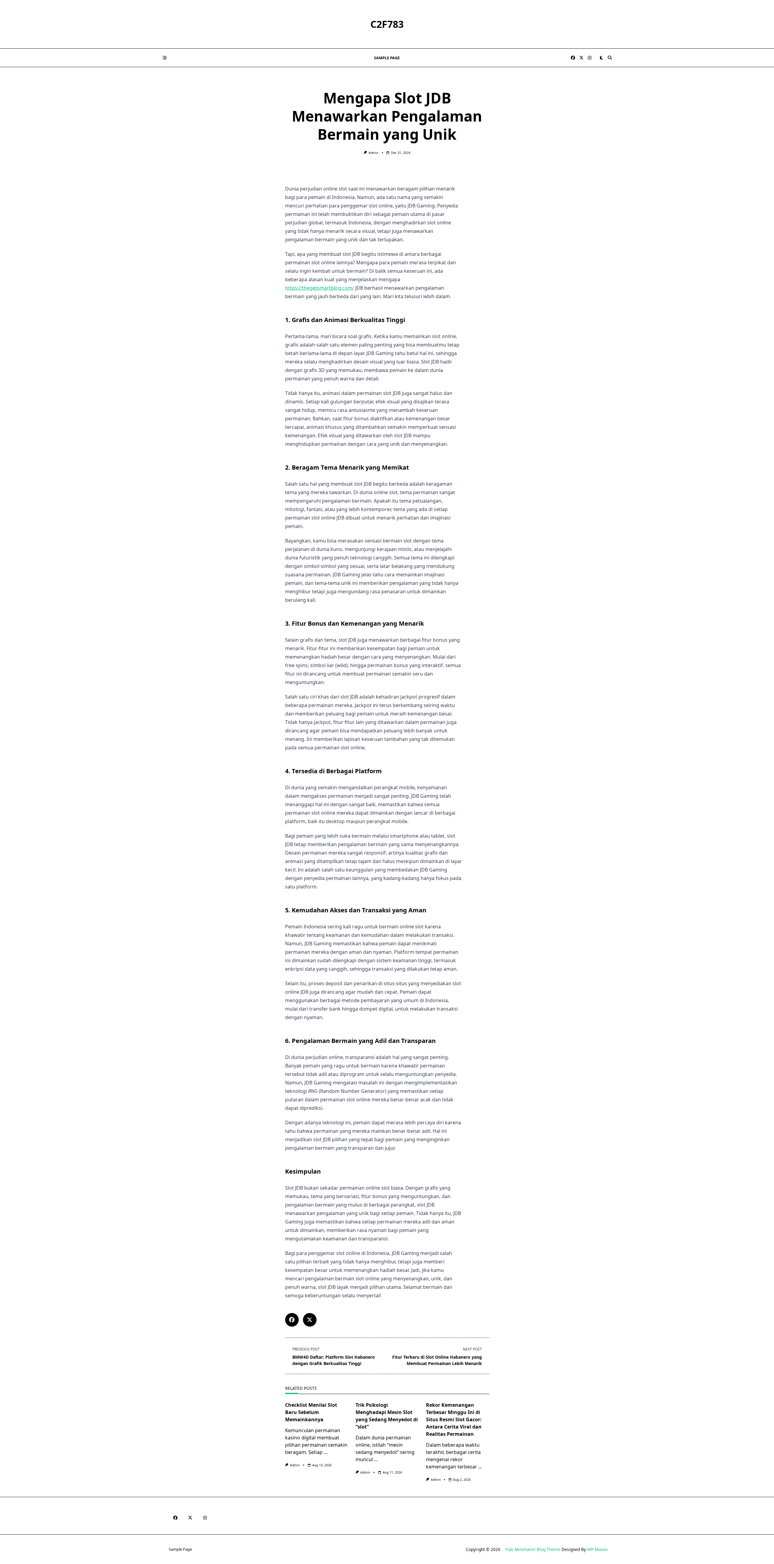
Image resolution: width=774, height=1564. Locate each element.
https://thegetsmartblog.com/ (319, 288)
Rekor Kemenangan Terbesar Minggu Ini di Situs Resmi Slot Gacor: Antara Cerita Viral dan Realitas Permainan (454, 1419)
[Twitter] (581, 57)
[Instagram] (589, 57)
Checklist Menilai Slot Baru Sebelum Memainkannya (311, 1412)
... (325, 1452)
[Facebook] (573, 57)
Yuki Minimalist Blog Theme (532, 1549)
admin (373, 153)
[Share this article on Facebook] (292, 1320)
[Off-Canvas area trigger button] (164, 57)
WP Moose (597, 1549)
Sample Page (387, 57)
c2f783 (387, 24)
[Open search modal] (610, 57)
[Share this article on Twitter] (310, 1320)
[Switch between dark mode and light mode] (601, 57)
